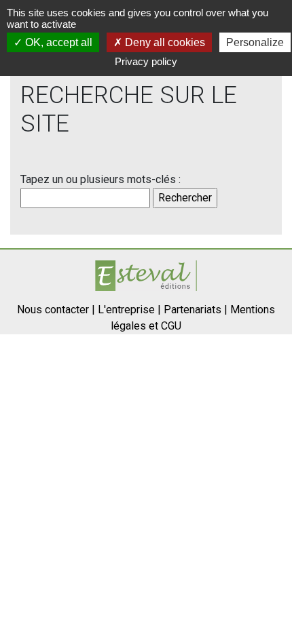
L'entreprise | (129, 309)
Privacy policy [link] (146, 61)
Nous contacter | (56, 309)
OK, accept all (57, 42)
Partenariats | (195, 309)
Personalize (255, 42)
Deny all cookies (163, 42)
